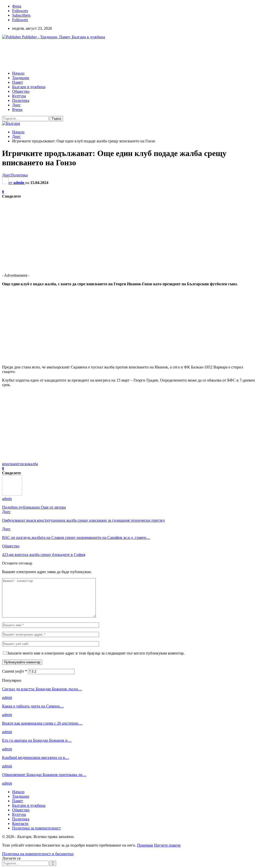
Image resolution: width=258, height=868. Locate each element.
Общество (20, 91)
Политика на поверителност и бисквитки (38, 854)
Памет (17, 82)
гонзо (23, 464)
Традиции (20, 78)
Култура (19, 96)
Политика (20, 100)
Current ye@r (14, 671)
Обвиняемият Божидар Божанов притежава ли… (44, 774)
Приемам (145, 845)
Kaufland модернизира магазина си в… (35, 757)
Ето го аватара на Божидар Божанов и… (37, 740)
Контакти (20, 823)
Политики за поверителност (36, 828)
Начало (18, 73)
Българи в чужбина (28, 87)
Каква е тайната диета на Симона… (33, 706)
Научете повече (167, 845)
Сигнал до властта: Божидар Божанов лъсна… (42, 689)
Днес (16, 105)
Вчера (17, 109)
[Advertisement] (93, 54)
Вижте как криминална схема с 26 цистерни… (42, 723)
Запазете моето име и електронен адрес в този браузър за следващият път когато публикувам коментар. (96, 653)
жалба (33, 464)
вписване (10, 464)
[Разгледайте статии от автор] (12, 494)
